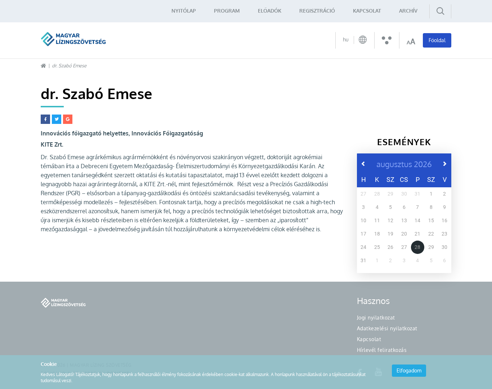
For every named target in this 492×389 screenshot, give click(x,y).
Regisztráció (317, 11)
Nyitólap (183, 11)
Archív (408, 11)
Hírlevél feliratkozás (382, 350)
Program (227, 11)
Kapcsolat (367, 11)
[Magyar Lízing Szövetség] (73, 39)
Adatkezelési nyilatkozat (387, 328)
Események (404, 141)
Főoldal (437, 40)
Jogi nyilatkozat (376, 317)
